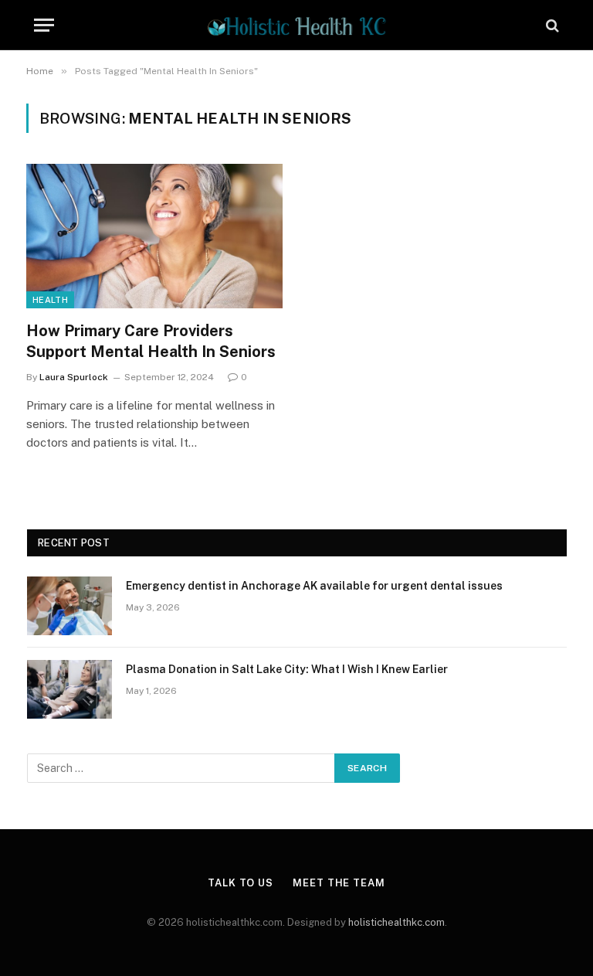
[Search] (551, 25)
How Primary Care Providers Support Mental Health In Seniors (151, 341)
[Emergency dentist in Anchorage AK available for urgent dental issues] (69, 605)
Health (50, 299)
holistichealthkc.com (396, 922)
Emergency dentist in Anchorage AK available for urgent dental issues (314, 586)
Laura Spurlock (73, 377)
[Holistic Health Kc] (296, 25)
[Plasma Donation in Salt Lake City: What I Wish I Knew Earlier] (69, 689)
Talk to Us (240, 883)
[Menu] (44, 25)
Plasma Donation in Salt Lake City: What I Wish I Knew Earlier (287, 669)
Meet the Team (339, 883)
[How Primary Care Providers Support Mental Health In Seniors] (154, 236)
